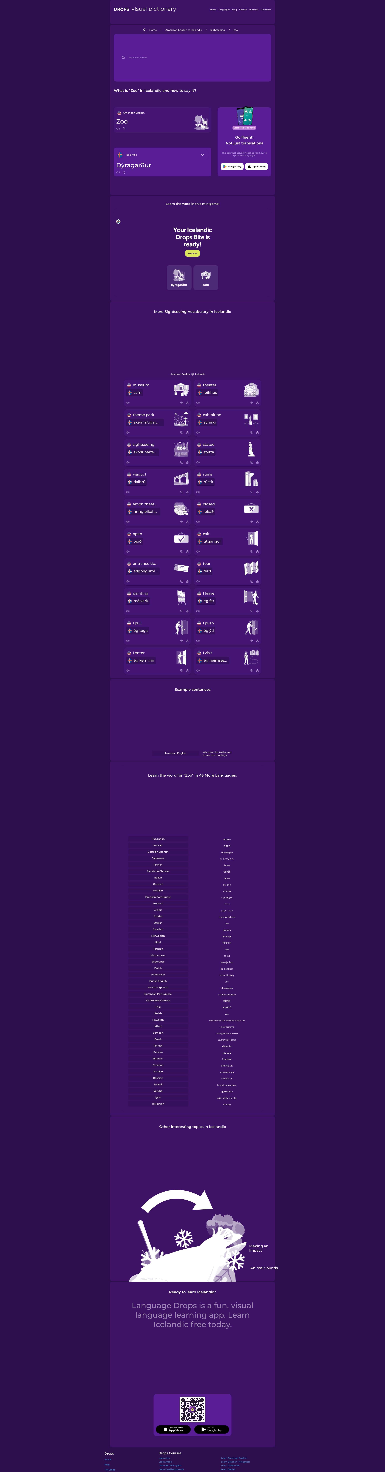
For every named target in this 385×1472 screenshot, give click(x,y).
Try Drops (110, 1469)
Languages (224, 9)
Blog (234, 9)
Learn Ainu (164, 1458)
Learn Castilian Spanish (171, 1469)
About (108, 1459)
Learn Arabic (165, 1461)
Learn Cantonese (230, 1465)
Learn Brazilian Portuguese (235, 1461)
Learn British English (170, 1465)
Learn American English (234, 1458)
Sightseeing (217, 30)
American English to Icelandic (183, 30)
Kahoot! (243, 9)
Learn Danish (228, 1469)
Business (254, 9)
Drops (213, 9)
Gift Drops (266, 9)
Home (153, 30)
